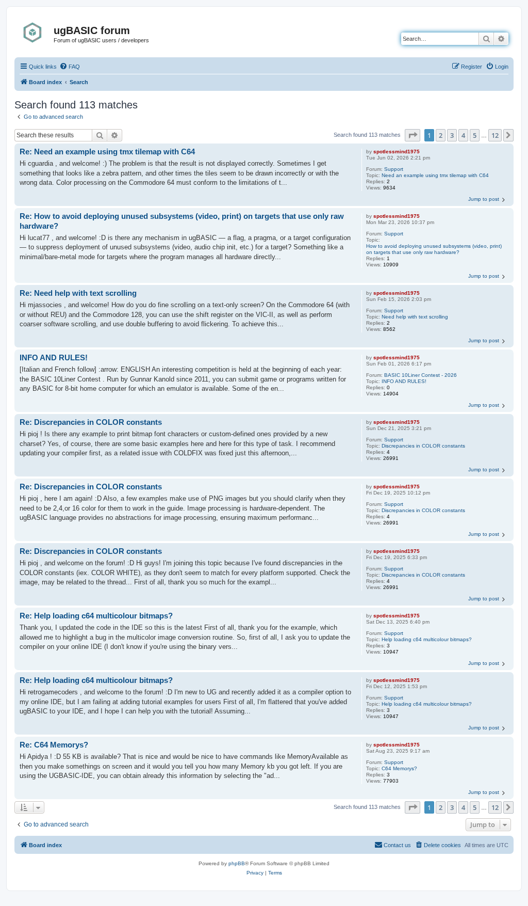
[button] (412, 135)
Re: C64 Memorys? (54, 744)
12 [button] (495, 135)
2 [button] (440, 135)
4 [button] (463, 135)
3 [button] (452, 135)
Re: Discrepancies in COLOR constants (91, 422)
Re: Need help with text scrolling (78, 293)
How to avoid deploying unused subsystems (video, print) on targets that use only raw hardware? (434, 249)
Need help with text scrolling (415, 317)
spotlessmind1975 (396, 151)
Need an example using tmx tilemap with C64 (435, 175)
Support (393, 169)
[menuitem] (69, 66)
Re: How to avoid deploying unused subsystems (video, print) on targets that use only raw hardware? (182, 221)
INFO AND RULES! (404, 381)
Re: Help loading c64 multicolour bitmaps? (96, 615)
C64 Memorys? (399, 768)
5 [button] (474, 135)
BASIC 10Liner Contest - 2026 (420, 375)
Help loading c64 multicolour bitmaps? (427, 639)
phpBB (236, 863)
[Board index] (35, 32)
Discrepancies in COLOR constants (423, 446)
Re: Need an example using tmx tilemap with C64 (107, 151)
